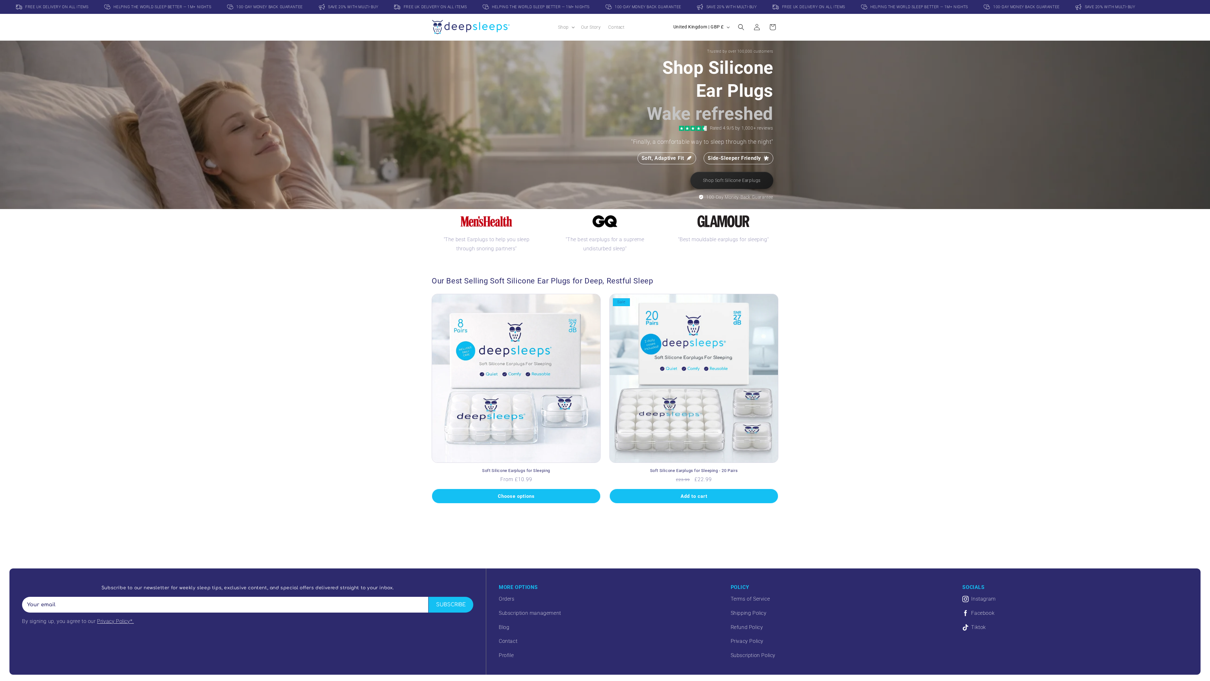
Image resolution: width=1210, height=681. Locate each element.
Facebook (982, 613)
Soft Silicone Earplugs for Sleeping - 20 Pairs (694, 470)
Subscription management (530, 613)
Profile (506, 655)
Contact (508, 641)
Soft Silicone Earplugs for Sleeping (516, 470)
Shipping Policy (749, 613)
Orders (507, 599)
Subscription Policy (753, 655)
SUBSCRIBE (451, 605)
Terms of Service (750, 599)
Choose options (516, 496)
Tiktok (978, 627)
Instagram (983, 599)
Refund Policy (747, 627)
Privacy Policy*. (115, 621)
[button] (565, 27)
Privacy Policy (747, 641)
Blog (504, 627)
